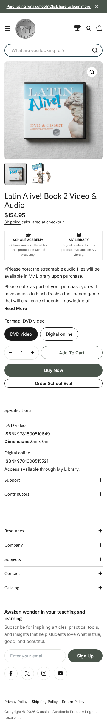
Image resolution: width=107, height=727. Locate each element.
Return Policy (73, 701)
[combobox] (53, 50)
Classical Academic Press (58, 711)
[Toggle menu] (7, 28)
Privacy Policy (15, 701)
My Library (67, 469)
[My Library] (77, 28)
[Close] (97, 6)
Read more (15, 308)
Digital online (59, 334)
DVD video (21, 334)
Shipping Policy (45, 701)
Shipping (12, 222)
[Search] (95, 50)
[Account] (88, 28)
